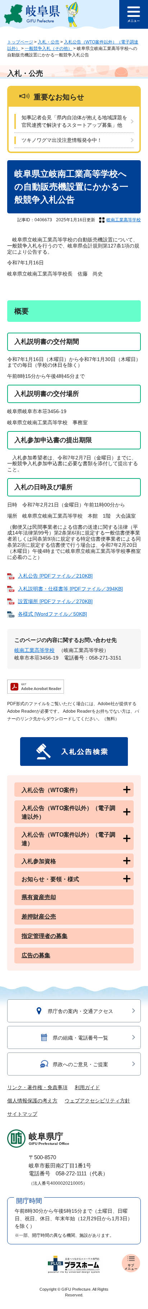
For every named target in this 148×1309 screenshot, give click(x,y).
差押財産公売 (39, 916)
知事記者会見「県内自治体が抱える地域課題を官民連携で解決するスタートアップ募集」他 (74, 121)
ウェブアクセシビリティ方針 (97, 1101)
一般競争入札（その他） (48, 48)
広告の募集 (36, 955)
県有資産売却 (39, 897)
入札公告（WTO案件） (51, 790)
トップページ (20, 42)
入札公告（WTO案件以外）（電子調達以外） (68, 812)
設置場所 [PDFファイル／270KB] (55, 601)
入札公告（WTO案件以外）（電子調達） (68, 839)
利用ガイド (87, 1087)
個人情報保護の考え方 (32, 1101)
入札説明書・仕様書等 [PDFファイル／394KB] (70, 589)
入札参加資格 (39, 861)
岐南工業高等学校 (123, 219)
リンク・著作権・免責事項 (37, 1087)
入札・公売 (48, 42)
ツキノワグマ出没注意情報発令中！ (62, 140)
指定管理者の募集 (45, 936)
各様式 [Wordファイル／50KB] (52, 614)
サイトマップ (22, 1114)
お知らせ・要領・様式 (50, 879)
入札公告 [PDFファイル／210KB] (55, 576)
